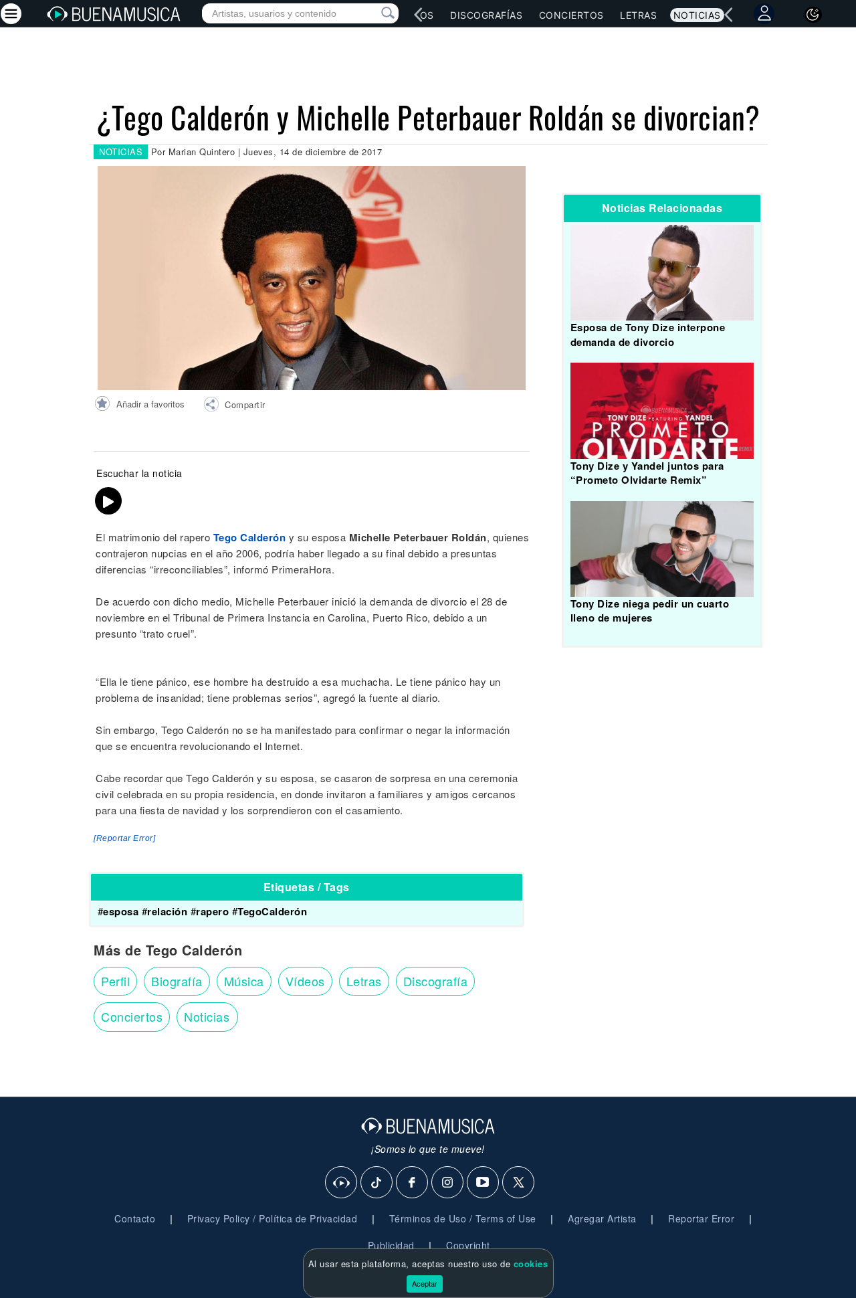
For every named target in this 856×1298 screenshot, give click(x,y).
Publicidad (391, 1245)
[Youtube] (483, 1183)
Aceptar (424, 1283)
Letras (638, 15)
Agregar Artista (602, 1218)
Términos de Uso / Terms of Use (462, 1218)
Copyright (468, 1245)
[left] (419, 15)
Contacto (134, 1218)
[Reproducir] (108, 501)
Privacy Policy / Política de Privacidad (272, 1218)
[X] (519, 1183)
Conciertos (571, 15)
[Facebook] (413, 1183)
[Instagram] (448, 1183)
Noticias (697, 15)
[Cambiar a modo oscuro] (813, 15)
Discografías (486, 15)
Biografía (177, 981)
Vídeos (305, 981)
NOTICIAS (120, 151)
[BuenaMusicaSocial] (342, 1183)
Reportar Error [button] (701, 1218)
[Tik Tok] (377, 1183)
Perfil (115, 981)
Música (244, 981)
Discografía (435, 981)
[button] (234, 406)
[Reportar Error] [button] (124, 838)
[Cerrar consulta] (372, 13)
